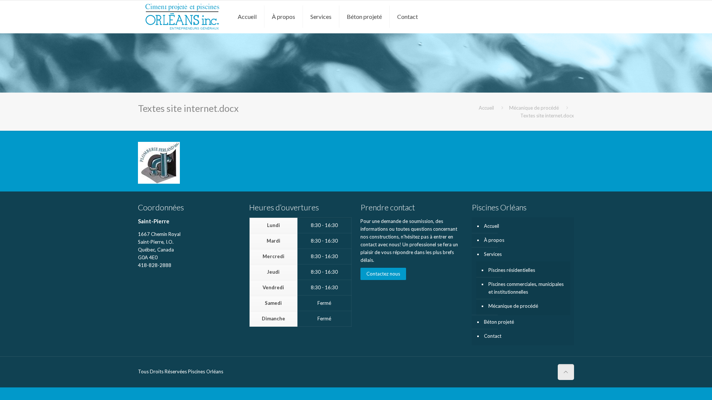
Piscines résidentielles (511, 270)
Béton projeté (499, 322)
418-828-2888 (154, 265)
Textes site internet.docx (547, 116)
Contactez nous (383, 274)
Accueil (486, 108)
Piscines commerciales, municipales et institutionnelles (526, 288)
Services (493, 254)
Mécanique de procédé (534, 108)
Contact (492, 336)
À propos (494, 240)
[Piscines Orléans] (182, 16)
